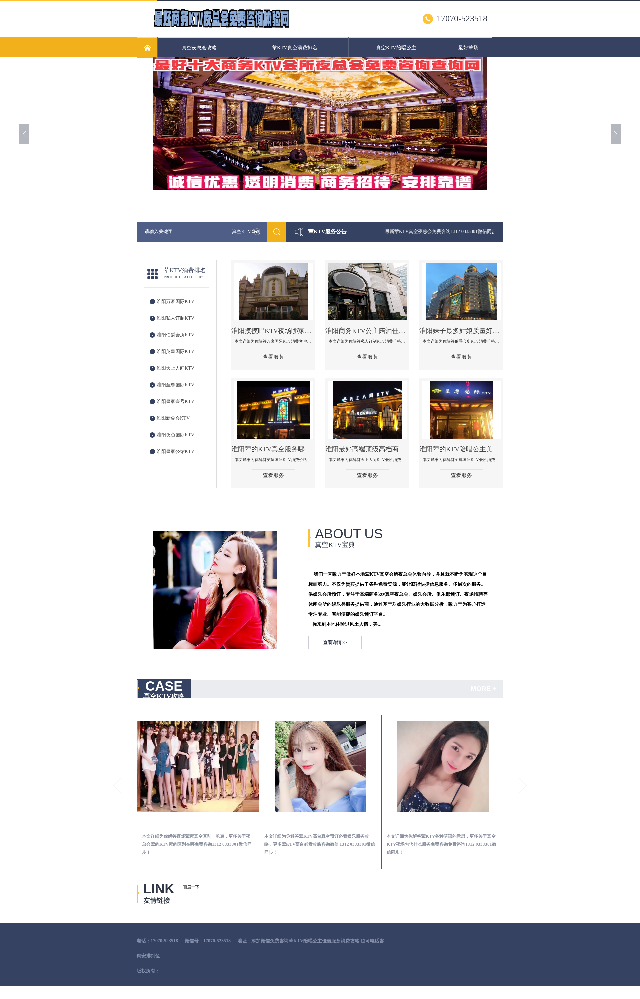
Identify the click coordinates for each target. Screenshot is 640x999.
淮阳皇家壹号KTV (175, 401)
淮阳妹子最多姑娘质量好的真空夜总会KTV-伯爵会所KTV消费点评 (461, 330)
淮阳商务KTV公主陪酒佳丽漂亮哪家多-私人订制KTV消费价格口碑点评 (367, 330)
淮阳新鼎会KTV (173, 418)
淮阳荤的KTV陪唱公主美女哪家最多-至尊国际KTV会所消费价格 (461, 449)
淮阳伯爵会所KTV (175, 334)
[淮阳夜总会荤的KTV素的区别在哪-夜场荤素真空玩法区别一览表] (198, 766)
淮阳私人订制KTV (175, 318)
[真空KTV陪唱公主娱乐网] (221, 27)
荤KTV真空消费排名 (294, 47)
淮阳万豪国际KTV (175, 301)
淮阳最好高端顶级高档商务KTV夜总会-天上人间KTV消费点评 (367, 449)
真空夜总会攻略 (199, 47)
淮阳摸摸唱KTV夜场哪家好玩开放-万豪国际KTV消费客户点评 (273, 330)
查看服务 (273, 357)
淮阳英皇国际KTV (175, 351)
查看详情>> (335, 642)
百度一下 (191, 887)
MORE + (484, 688)
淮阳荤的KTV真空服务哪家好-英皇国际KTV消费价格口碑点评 (273, 449)
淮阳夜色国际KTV (175, 434)
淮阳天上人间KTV (175, 368)
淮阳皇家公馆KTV (175, 451)
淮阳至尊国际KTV (175, 384)
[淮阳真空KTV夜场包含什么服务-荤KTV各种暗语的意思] (443, 766)
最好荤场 (468, 47)
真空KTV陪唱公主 (396, 47)
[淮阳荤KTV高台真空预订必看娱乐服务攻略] (320, 766)
